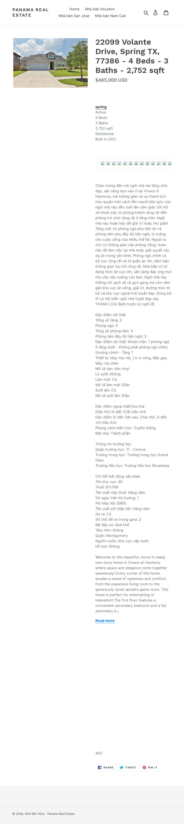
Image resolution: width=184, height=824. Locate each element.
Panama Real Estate (30, 12)
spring (101, 107)
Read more (105, 620)
